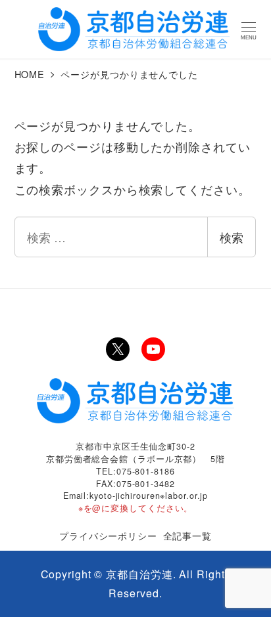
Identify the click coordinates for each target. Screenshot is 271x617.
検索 (231, 236)
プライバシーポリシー (108, 535)
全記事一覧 (187, 535)
